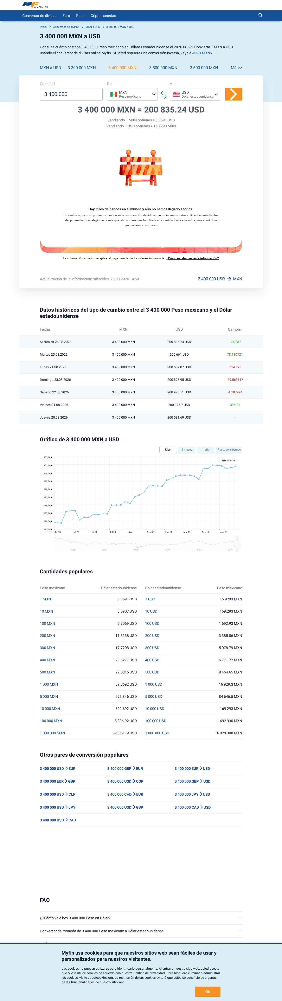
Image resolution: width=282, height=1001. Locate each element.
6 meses (187, 449)
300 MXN (47, 648)
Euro (66, 15)
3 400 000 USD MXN (220, 278)
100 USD (152, 623)
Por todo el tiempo (229, 449)
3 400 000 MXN (122, 67)
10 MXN (46, 611)
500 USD (152, 672)
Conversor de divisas (39, 15)
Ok (207, 991)
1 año (206, 449)
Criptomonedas (103, 15)
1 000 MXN (49, 684)
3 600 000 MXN (204, 67)
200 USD (152, 636)
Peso (80, 15)
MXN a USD (50, 67)
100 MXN (47, 623)
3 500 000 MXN (163, 67)
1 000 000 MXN (52, 733)
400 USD (152, 660)
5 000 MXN (49, 696)
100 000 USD (155, 721)
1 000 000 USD (157, 733)
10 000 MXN (50, 709)
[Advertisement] (141, 862)
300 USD (152, 648)
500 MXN (47, 672)
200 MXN (47, 636)
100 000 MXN (51, 721)
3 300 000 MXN (82, 67)
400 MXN (47, 660)
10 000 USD (154, 709)
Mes (168, 449)
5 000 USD (153, 696)
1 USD (150, 599)
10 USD (151, 611)
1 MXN (45, 599)
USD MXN (202, 53)
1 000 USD (153, 684)
